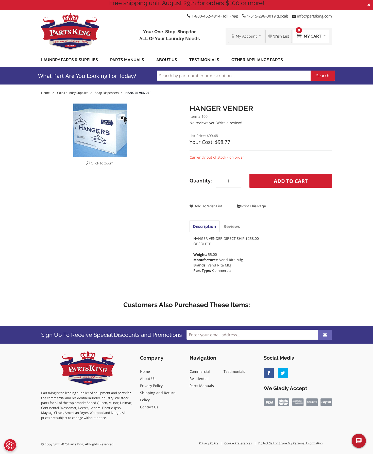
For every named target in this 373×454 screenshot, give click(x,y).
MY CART (310, 34)
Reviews (232, 226)
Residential (199, 378)
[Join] (325, 335)
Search (322, 75)
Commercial (200, 371)
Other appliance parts (257, 59)
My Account (246, 36)
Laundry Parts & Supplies (69, 59)
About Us (166, 59)
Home (145, 371)
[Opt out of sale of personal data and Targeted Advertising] (10, 445)
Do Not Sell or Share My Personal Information (290, 443)
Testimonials (204, 59)
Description (204, 226)
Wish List (280, 36)
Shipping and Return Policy (158, 396)
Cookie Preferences (238, 443)
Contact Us (149, 407)
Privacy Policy (151, 385)
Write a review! (229, 122)
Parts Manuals (127, 59)
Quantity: (201, 181)
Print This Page (253, 206)
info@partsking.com (314, 16)
